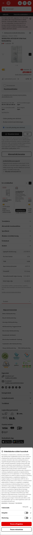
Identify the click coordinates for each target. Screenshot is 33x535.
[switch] (26, 513)
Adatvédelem (4, 503)
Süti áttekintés (18, 503)
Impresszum (11, 503)
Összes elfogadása (16, 524)
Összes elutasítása (16, 529)
